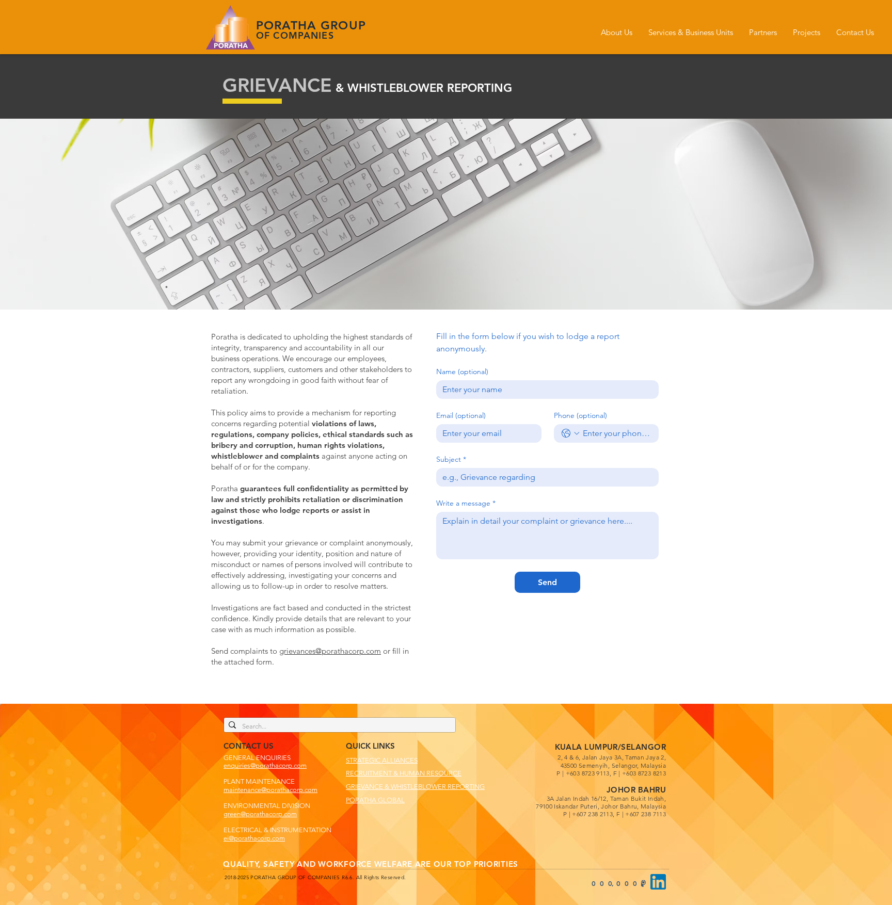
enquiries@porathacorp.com (265, 765)
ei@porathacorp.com (254, 838)
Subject (451, 459)
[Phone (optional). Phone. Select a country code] (570, 433)
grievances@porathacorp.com (330, 651)
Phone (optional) (580, 415)
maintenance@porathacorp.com (270, 790)
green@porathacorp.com (260, 814)
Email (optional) (461, 415)
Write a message (466, 503)
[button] (616, 32)
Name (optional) (462, 371)
